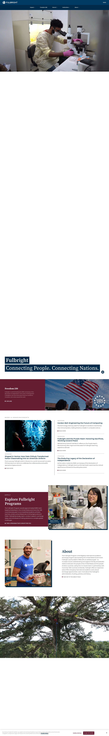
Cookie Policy (44, 733)
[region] (54, 733)
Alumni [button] (54, 7)
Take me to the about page (72, 577)
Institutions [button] (65, 7)
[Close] (106, 732)
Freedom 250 (43, 7)
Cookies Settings (77, 733)
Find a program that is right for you (18, 523)
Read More (9, 468)
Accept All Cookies (89, 733)
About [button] (76, 7)
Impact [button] (32, 7)
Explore (9, 401)
